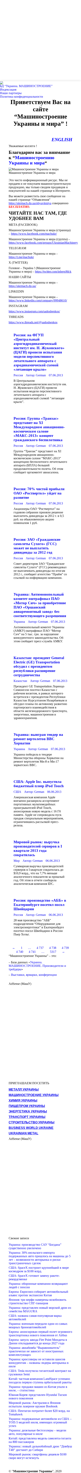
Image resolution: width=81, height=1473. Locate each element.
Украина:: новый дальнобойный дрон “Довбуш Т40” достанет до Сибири (40, 1448)
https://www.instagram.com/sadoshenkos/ (34, 311)
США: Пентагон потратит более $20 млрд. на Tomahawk (39, 1412)
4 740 (19, 951)
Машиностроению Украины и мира (31, 160)
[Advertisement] (40, 40)
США (17, 791)
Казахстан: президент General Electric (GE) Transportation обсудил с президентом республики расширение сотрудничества (39, 666)
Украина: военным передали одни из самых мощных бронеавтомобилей (38, 1325)
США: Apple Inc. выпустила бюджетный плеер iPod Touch (39, 784)
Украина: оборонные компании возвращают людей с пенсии (38, 1285)
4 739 (65, 947)
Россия (18, 375)
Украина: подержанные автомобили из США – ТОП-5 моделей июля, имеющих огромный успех (40, 1422)
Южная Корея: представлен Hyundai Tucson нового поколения (38, 1396)
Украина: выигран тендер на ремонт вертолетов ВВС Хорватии (38, 738)
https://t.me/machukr (21, 257)
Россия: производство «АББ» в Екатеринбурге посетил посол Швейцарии (40, 904)
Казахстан (20, 681)
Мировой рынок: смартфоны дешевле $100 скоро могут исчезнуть (37, 1456)
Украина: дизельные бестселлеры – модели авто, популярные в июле (37, 1432)
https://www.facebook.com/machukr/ (34, 233)
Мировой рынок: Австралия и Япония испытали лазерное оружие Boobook (34, 1404)
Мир (17, 860)
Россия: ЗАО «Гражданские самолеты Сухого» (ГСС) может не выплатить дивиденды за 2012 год (37, 545)
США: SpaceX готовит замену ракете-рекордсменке (34, 1277)
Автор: (36, 375)
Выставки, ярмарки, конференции (34, 974)
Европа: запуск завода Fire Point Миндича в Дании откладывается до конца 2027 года (38, 1341)
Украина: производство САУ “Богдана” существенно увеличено (35, 1246)
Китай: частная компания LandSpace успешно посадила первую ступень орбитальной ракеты (40, 1380)
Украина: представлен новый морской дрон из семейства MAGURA (40, 1309)
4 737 (40, 947)
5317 (53, 951)
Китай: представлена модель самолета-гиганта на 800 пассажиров (40, 1440)
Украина (19, 621)
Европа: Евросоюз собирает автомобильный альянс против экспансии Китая (38, 1293)
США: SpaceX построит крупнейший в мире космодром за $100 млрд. (39, 1269)
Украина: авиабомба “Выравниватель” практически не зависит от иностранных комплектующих (36, 1351)
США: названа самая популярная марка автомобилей (35, 1317)
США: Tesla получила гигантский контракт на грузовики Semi (40, 1372)
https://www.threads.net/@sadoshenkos (33, 322)
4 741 (32, 951)
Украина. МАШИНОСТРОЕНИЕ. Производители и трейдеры (37, 966)
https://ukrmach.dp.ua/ (22, 286)
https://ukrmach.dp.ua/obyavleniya (30, 203)
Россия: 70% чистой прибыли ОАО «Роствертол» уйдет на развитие (39, 493)
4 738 (52, 947)
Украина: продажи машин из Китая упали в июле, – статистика (38, 1388)
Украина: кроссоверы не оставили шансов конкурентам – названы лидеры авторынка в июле (39, 1363)
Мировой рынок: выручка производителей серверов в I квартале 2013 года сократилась (38, 848)
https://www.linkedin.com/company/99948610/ (38, 300)
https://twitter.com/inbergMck (53, 271)
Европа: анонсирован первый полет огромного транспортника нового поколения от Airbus (40, 1333)
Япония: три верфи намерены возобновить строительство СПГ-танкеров (37, 1301)
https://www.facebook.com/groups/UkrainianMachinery (43, 242)
